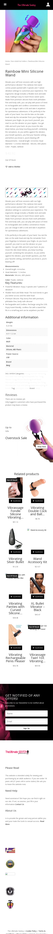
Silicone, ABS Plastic (13, 349)
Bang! (27, 373)
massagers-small (22, 388)
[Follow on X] (24, 760)
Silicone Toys (10, 379)
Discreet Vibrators (37, 373)
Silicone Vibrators (24, 379)
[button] (12, 166)
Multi (8, 341)
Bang (8, 365)
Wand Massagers (37, 385)
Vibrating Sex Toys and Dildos (17, 385)
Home (7, 61)
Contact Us (19, 804)
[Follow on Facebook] (19, 760)
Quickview (17, 501)
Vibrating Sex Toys (37, 382)
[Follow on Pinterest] (34, 760)
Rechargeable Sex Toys (33, 376)
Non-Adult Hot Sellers (19, 61)
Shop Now (41, 446)
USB (7, 357)
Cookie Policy (31, 931)
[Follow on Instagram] (29, 760)
